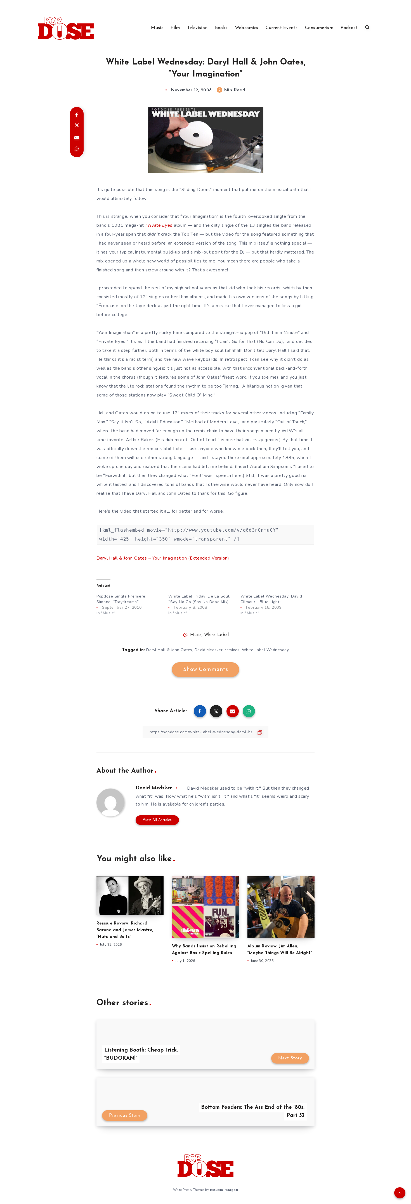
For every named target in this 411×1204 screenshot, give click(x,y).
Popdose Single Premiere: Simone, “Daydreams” (121, 599)
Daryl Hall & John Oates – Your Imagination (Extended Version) (162, 558)
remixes (232, 650)
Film (175, 28)
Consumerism (319, 28)
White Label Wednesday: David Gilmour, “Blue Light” (271, 599)
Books (221, 28)
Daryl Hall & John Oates (169, 650)
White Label (216, 635)
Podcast (349, 28)
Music (157, 28)
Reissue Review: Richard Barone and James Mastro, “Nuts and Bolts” (124, 930)
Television (197, 28)
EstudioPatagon (224, 1190)
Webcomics (246, 28)
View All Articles (157, 820)
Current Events (281, 28)
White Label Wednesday (265, 650)
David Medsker (209, 650)
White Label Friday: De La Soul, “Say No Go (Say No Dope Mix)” (199, 599)
